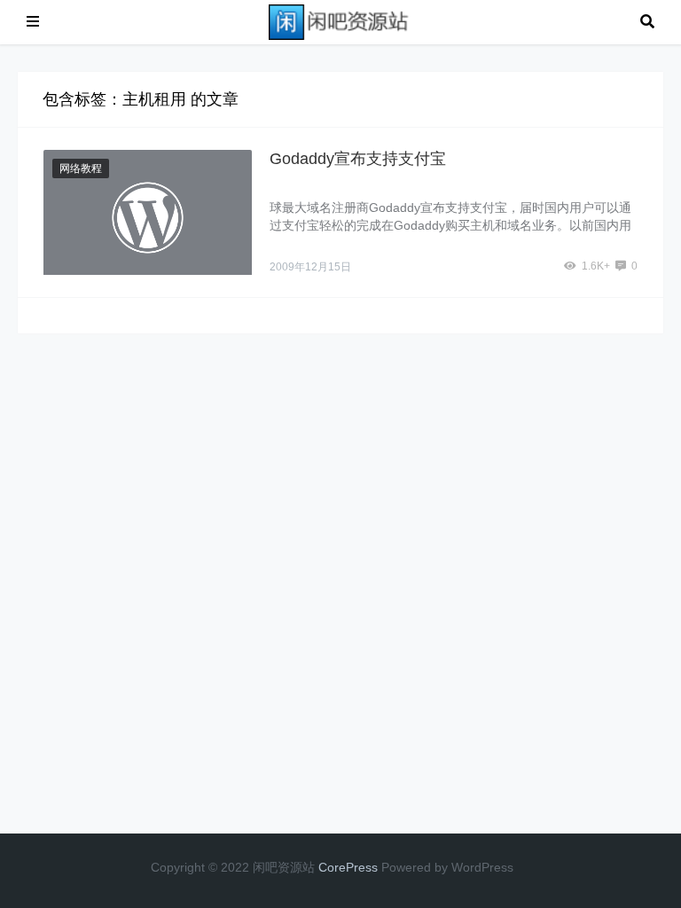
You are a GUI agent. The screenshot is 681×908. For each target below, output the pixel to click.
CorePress (348, 867)
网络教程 (80, 168)
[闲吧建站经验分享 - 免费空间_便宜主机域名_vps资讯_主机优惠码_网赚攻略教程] (340, 20)
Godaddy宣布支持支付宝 (358, 159)
